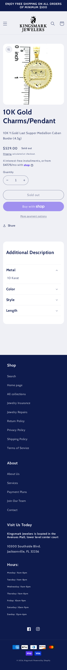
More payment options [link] (33, 216)
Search (11, 376)
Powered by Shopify (41, 660)
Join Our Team (16, 501)
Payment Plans (17, 492)
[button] (5, 23)
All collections (16, 394)
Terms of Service (18, 448)
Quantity (8, 172)
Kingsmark (28, 660)
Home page (14, 385)
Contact (12, 510)
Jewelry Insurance (18, 403)
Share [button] (11, 225)
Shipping (7, 154)
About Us (13, 474)
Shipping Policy (17, 439)
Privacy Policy (16, 430)
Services (12, 483)
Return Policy (16, 421)
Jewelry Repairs (17, 412)
